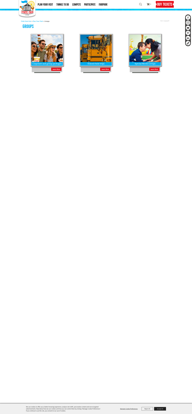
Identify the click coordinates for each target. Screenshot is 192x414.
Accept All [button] (160, 409)
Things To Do (62, 4)
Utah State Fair (26, 21)
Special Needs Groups (145, 64)
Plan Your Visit (45, 4)
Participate (89, 4)
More (59, 36)
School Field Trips (96, 64)
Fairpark (103, 4)
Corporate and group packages (47, 64)
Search (140, 4)
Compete (76, 4)
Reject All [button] (147, 409)
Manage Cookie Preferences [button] (129, 409)
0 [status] (150, 4)
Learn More (56, 69)
